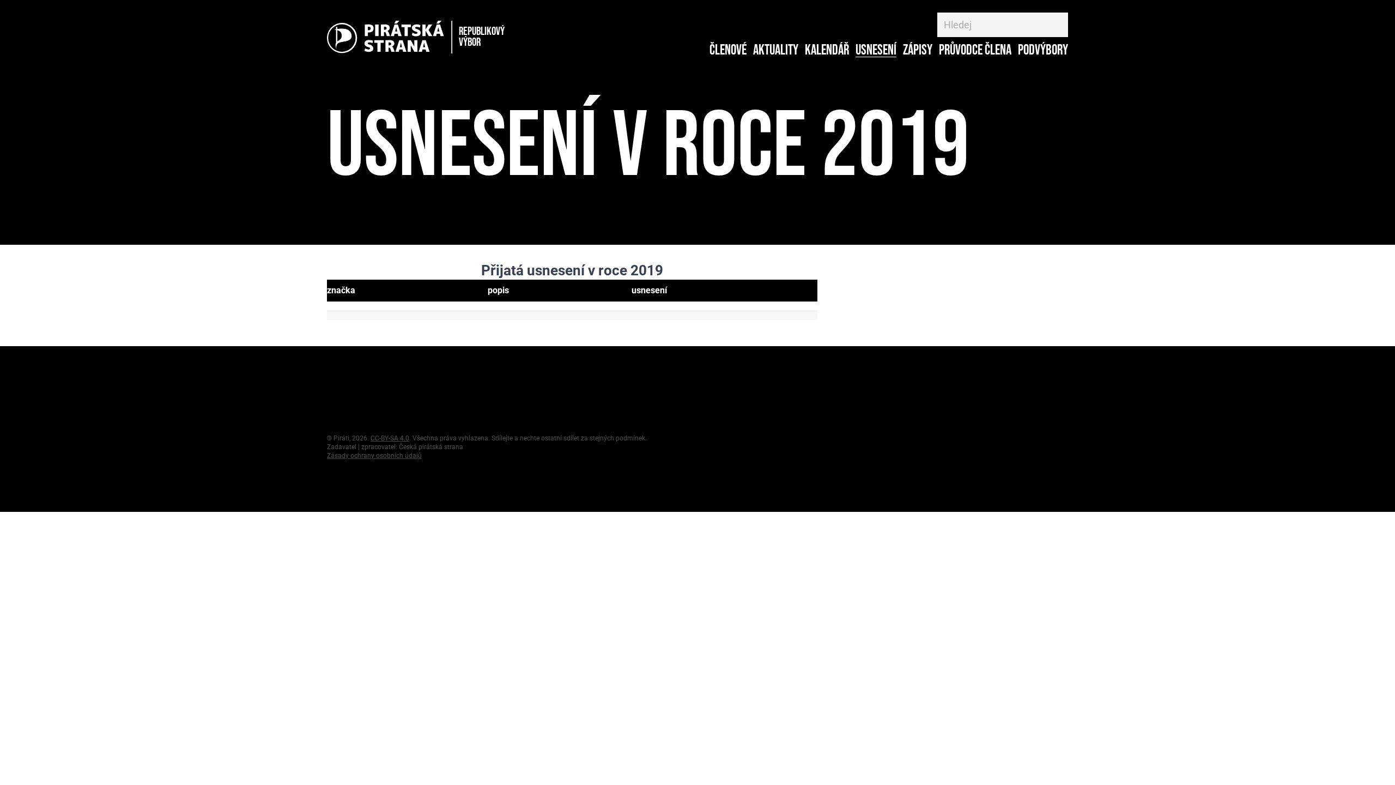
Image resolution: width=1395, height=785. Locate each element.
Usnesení (876, 51)
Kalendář (827, 51)
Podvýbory (1043, 51)
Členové (728, 51)
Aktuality (775, 51)
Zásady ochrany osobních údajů (374, 456)
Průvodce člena (975, 51)
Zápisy (917, 51)
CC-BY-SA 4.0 (390, 438)
